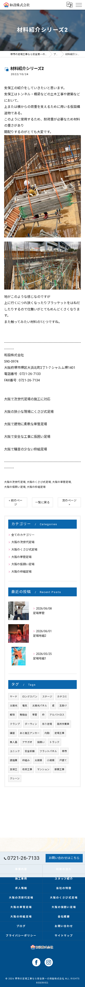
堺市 (64, 751)
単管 (34, 714)
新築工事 (59, 769)
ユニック (15, 751)
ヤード (13, 696)
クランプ (15, 724)
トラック (54, 742)
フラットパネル (48, 751)
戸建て (63, 760)
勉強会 (23, 714)
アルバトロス (57, 714)
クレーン (15, 778)
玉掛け (63, 705)
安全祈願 (30, 751)
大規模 (38, 760)
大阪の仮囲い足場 (15, 486)
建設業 (13, 760)
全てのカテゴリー (22, 535)
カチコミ (62, 696)
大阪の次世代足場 (15, 481)
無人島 (13, 742)
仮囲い (41, 742)
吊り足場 (47, 724)
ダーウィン (31, 724)
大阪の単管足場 (61, 481)
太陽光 (13, 705)
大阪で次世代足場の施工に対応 (27, 399)
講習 (12, 733)
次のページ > (69, 502)
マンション (43, 769)
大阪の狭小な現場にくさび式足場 (29, 412)
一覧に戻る (42, 502)
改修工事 (27, 769)
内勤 (47, 733)
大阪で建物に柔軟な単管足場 (25, 424)
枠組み (26, 760)
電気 (24, 705)
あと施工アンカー (30, 733)
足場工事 (59, 733)
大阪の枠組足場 (36, 486)
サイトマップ (64, 935)
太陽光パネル (39, 705)
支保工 (13, 769)
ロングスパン (29, 696)
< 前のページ (15, 502)
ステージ (47, 696)
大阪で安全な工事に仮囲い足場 (27, 437)
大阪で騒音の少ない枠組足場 (25, 449)
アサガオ (27, 742)
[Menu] (78, 4)
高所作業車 (63, 724)
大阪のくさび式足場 (39, 481)
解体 (12, 714)
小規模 (50, 760)
